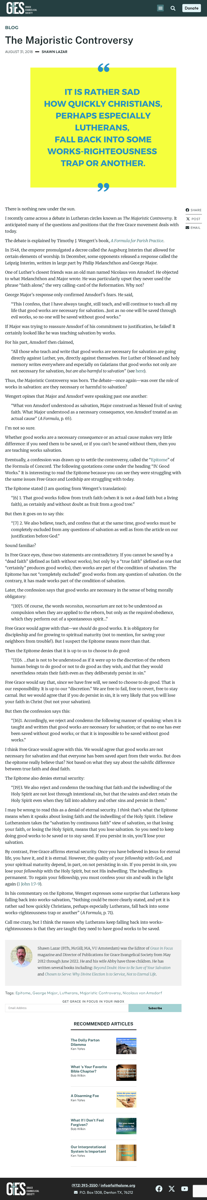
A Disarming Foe (85, 1096)
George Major (45, 992)
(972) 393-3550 (85, 1185)
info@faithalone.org (118, 1185)
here (140, 370)
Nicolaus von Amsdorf (142, 992)
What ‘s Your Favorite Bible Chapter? (89, 1069)
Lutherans (69, 992)
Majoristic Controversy (100, 992)
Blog (11, 27)
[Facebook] (159, 1188)
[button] (160, 8)
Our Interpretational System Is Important (89, 1149)
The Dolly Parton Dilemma (85, 1042)
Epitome (159, 459)
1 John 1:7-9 (29, 883)
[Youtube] (184, 1188)
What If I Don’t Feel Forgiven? (87, 1122)
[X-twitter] (171, 1188)
